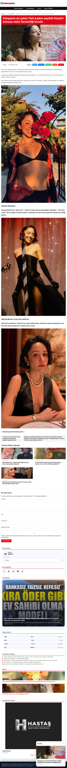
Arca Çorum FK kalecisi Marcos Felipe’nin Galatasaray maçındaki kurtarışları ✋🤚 (24, 664)
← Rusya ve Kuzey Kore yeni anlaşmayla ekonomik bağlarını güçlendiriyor (11, 438)
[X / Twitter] (9, 571)
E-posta (4, 521)
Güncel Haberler (18, 8)
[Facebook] (4, 571)
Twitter (34, 64)
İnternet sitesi (5, 527)
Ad (2, 514)
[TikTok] (22, 571)
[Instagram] (13, 571)
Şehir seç (7, 557)
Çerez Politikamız (29, 765)
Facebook (41, 64)
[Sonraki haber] (62, 582)
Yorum (3, 499)
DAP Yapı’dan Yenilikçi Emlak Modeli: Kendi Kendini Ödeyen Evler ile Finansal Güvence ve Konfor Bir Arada (30, 660)
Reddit (54, 64)
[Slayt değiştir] (30, 755)
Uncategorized (11, 13)
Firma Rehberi (30, 8)
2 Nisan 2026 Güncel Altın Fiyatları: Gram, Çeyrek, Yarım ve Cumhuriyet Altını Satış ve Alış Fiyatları (28, 656)
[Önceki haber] (58, 582)
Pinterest (61, 64)
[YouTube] (18, 571)
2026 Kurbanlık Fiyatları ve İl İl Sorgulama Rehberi (16, 658)
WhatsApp (48, 64)
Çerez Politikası (48, 8)
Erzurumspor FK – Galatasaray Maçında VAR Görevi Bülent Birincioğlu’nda (22, 662)
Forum (39, 8)
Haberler (3, 13)
